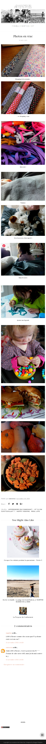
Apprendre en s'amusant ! (20, 509)
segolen (9, 633)
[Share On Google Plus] (21, 504)
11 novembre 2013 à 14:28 (14, 643)
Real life (35, 511)
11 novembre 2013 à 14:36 (14, 660)
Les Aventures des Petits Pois (17, 742)
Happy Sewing (23, 511)
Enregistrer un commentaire (14, 664)
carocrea (9, 647)
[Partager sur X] (13, 504)
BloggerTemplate (38, 742)
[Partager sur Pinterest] (17, 504)
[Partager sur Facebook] (9, 504)
